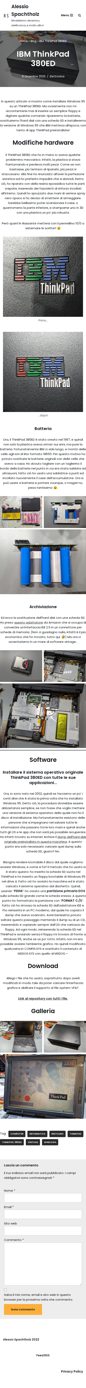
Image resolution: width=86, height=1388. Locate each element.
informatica (37, 1133)
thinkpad (75, 1133)
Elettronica (57, 76)
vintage (33, 1142)
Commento (14, 1240)
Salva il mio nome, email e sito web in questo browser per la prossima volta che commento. (38, 1297)
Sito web (10, 1223)
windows (50, 1142)
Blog (33, 41)
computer (16, 1133)
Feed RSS (43, 1355)
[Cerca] (79, 15)
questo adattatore (28, 622)
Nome (9, 1190)
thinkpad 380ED (12, 1142)
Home (23, 41)
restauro (57, 1133)
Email (9, 1207)
